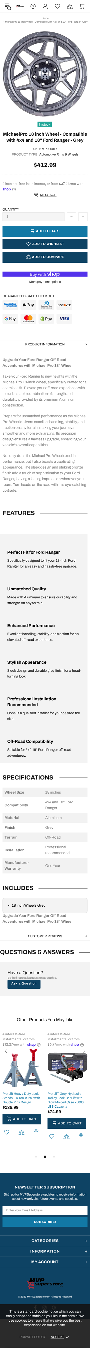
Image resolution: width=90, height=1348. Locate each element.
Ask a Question (24, 983)
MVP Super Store (20, 6)
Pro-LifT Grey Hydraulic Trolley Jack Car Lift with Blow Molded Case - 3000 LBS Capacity (66, 1100)
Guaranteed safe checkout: (29, 296)
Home (45, 18)
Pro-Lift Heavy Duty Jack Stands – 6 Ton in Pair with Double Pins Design (21, 1098)
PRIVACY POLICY (33, 1337)
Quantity (10, 209)
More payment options (45, 282)
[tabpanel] (22, 1090)
